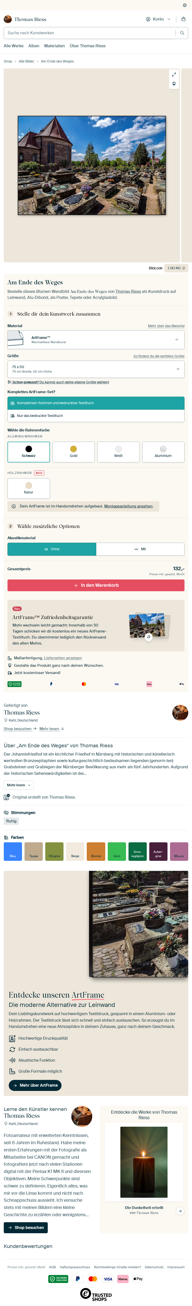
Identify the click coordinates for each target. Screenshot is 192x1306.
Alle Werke (14, 46)
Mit (143, 549)
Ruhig (11, 821)
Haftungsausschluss (75, 1267)
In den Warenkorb (100, 585)
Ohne (55, 549)
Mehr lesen (50, 728)
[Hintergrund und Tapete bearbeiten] (174, 84)
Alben (33, 46)
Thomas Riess (30, 19)
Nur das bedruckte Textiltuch (40, 415)
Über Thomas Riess (88, 46)
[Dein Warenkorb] (183, 19)
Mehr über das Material (166, 326)
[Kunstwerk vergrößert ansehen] (174, 74)
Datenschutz (154, 1267)
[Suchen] (182, 33)
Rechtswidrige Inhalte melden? (117, 1267)
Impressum (176, 1267)
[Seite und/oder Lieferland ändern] (184, 5)
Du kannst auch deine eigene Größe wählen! (60, 382)
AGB (52, 1267)
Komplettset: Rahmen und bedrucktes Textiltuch (55, 403)
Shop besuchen (18, 728)
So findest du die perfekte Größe (159, 356)
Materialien (54, 46)
